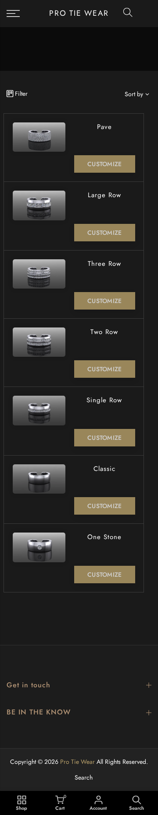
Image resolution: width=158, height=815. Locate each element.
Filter (21, 93)
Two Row (104, 332)
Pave (104, 127)
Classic (104, 469)
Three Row (104, 263)
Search (84, 777)
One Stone (104, 537)
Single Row (104, 400)
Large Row (104, 195)
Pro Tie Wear (79, 13)
